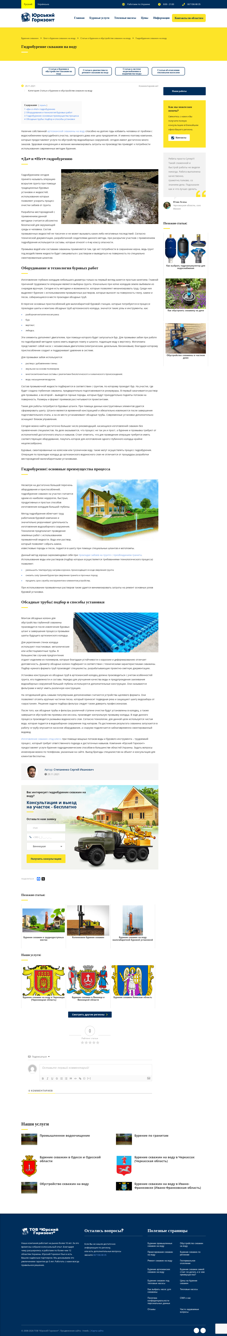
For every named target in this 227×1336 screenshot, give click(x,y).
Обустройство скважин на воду (64, 1184)
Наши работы (179, 91)
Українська (43, 4)
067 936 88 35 (99, 1254)
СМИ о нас (185, 1298)
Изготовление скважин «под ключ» (41, 738)
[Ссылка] (80, 1079)
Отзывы (151, 1309)
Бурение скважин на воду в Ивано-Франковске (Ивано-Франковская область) (167, 1186)
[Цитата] (70, 1079)
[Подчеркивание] (52, 1079)
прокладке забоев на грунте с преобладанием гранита (110, 555)
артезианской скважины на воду (66, 131)
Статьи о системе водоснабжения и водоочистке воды (131, 71)
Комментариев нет (148, 85)
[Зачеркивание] (57, 1079)
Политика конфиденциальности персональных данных (159, 1301)
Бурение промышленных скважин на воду (160, 1244)
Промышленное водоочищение (65, 1135)
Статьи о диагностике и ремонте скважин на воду (95, 71)
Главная (79, 18)
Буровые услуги (99, 18)
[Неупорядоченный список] (66, 1079)
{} (84, 1078)
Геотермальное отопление (187, 1262)
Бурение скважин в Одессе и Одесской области (70, 1159)
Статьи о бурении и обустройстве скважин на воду (59, 71)
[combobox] (46, 846)
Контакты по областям (189, 18)
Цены (144, 18)
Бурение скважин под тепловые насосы (158, 1282)
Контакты (181, 137)
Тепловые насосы (125, 18)
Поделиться (27, 879)
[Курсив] (47, 1079)
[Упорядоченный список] (61, 1079)
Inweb (85, 1330)
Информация (161, 18)
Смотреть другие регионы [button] (88, 1014)
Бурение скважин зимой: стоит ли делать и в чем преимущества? (192, 1272)
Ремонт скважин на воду (160, 1260)
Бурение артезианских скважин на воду (159, 1270)
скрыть (43, 105)
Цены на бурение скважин (188, 1282)
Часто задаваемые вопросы (189, 1310)
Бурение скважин (30, 38)
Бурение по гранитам (151, 1135)
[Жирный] (43, 1079)
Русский (28, 4)
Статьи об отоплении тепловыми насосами (168, 71)
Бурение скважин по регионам (190, 1253)
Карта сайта (97, 1330)
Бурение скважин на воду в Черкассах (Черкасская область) (164, 1159)
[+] (89, 1078)
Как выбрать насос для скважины (159, 1290)
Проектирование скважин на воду (160, 1253)
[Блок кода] (75, 1079)
